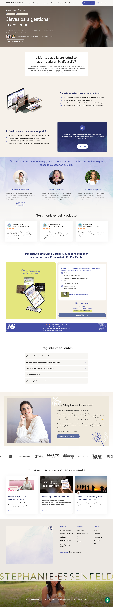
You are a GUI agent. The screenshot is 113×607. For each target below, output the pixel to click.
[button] (36, 3)
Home (30, 3)
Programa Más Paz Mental (66, 533)
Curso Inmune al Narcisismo (64, 536)
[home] (14, 3)
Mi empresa (97, 533)
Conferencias (80, 536)
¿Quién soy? (97, 530)
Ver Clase (82, 146)
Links (95, 543)
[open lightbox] (65, 294)
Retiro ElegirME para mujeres (65, 541)
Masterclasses (80, 530)
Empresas (61, 3)
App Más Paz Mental (65, 530)
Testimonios (97, 540)
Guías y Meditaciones (82, 533)
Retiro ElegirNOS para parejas (66, 545)
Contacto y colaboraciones (98, 536)
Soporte (79, 541)
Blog (66, 3)
